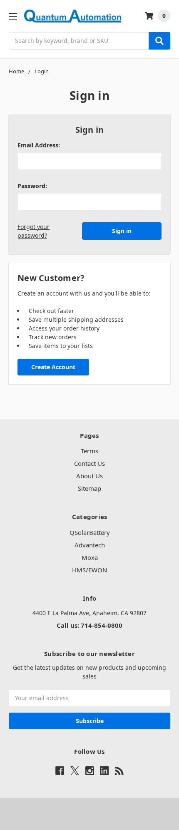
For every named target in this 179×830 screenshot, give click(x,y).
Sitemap (89, 488)
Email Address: (38, 145)
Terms (89, 451)
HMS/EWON (89, 570)
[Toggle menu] (12, 16)
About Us (89, 476)
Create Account (53, 367)
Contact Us (89, 463)
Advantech (90, 545)
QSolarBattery (90, 532)
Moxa (90, 557)
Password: (32, 186)
